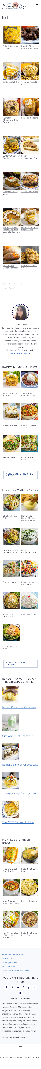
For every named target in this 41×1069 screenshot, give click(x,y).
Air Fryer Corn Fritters (10, 394)
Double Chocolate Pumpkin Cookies (30, 47)
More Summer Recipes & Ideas (19, 475)
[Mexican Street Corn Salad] (11, 601)
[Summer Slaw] (11, 569)
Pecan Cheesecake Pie (29, 157)
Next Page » (10, 288)
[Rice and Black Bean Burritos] (11, 856)
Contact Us (7, 958)
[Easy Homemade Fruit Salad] (29, 569)
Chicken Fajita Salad (10, 517)
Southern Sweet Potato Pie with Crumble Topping (11, 229)
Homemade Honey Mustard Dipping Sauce (28, 518)
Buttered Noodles (29, 901)
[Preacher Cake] (11, 412)
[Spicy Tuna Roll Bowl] (11, 633)
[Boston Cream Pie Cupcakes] (20, 695)
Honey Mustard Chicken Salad (10, 551)
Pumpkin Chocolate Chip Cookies (10, 120)
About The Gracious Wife (13, 954)
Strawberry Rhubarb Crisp (28, 394)
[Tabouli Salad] (11, 444)
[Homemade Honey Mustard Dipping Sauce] (29, 503)
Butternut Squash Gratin (11, 157)
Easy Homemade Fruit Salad (29, 583)
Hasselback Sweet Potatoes (10, 266)
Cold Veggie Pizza (27, 458)
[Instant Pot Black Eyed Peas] (29, 920)
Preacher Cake (10, 425)
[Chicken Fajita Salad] (11, 503)
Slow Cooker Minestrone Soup (11, 902)
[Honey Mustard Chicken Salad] (11, 537)
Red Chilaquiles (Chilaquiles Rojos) (10, 935)
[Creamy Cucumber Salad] (29, 537)
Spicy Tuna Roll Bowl (10, 647)
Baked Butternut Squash (11, 47)
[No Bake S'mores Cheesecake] (20, 752)
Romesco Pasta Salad (28, 426)
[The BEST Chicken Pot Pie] (20, 810)
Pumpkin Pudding (29, 118)
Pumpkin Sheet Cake (10, 193)
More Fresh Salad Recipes (17, 664)
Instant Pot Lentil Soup (29, 870)
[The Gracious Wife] (14, 8)
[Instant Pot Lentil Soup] (29, 856)
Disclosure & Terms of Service (15, 970)
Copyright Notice (10, 962)
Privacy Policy (8, 966)
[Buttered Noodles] (29, 888)
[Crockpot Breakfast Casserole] (20, 781)
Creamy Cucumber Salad (29, 551)
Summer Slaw (9, 582)
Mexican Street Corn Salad (10, 615)
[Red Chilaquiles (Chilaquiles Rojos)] (11, 920)
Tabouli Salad (9, 457)
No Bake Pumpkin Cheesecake (29, 228)
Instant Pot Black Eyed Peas (29, 934)
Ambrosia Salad (29, 614)
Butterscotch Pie (11, 82)
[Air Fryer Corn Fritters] (11, 380)
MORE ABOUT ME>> (20, 353)
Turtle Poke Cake (29, 192)
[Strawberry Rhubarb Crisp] (29, 380)
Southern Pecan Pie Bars (29, 266)
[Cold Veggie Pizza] (29, 444)
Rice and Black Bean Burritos (10, 870)
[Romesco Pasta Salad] (29, 412)
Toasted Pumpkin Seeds (29, 83)
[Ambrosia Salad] (29, 601)
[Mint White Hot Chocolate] (20, 723)
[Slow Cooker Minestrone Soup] (11, 888)
